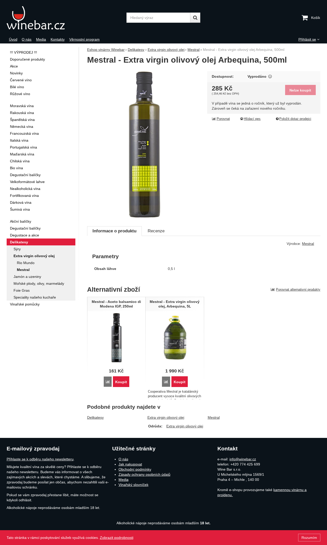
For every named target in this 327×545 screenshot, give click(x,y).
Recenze (156, 231)
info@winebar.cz (242, 459)
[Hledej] (195, 18)
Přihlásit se (307, 39)
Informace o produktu (114, 231)
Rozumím (309, 538)
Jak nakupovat (130, 464)
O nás (123, 459)
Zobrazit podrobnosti (116, 538)
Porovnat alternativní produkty (298, 289)
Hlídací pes (252, 119)
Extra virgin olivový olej (165, 417)
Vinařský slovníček (133, 485)
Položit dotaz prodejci (295, 119)
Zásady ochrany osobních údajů (144, 474)
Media (124, 480)
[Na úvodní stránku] (48, 17)
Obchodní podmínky (135, 469)
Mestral (214, 417)
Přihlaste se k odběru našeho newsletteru (40, 459)
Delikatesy (95, 417)
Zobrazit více (270, 76)
